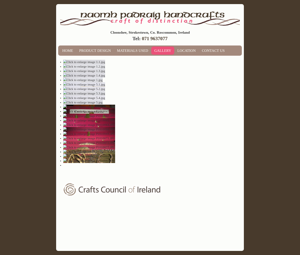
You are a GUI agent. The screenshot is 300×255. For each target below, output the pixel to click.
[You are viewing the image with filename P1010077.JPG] (89, 147)
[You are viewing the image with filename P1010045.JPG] (89, 107)
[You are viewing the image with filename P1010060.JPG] (89, 116)
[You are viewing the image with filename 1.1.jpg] (84, 62)
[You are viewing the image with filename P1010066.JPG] (89, 129)
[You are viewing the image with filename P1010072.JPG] (89, 142)
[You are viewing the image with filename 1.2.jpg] (84, 66)
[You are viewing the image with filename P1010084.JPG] (89, 156)
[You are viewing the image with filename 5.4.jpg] (84, 98)
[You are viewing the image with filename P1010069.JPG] (89, 133)
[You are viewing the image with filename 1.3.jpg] (84, 71)
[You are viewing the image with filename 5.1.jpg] (84, 84)
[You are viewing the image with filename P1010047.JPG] (89, 111)
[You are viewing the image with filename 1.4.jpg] (84, 75)
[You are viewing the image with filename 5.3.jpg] (84, 93)
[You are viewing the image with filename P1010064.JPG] (89, 124)
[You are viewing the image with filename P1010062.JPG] (89, 120)
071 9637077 (155, 38)
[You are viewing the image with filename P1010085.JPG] (89, 160)
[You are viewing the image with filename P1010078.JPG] (89, 151)
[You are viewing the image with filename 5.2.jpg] (84, 89)
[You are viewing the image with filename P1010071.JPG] (89, 138)
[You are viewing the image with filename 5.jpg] (83, 102)
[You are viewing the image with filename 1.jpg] (83, 80)
